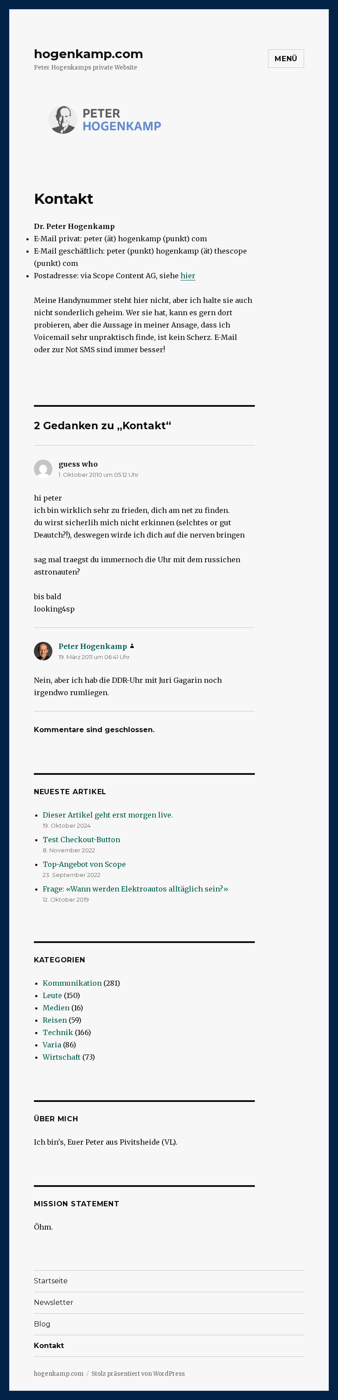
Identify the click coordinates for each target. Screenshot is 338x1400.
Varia (52, 1044)
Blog (42, 1324)
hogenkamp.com (88, 53)
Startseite (51, 1281)
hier (187, 275)
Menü (286, 59)
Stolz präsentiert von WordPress (138, 1374)
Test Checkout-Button (81, 839)
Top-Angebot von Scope (84, 864)
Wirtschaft (62, 1057)
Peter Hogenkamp (93, 646)
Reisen (55, 1020)
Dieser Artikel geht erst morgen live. (108, 815)
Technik (58, 1032)
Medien (56, 1007)
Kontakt (49, 1345)
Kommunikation (72, 983)
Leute (52, 995)
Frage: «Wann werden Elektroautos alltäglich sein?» (135, 888)
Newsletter (53, 1302)
